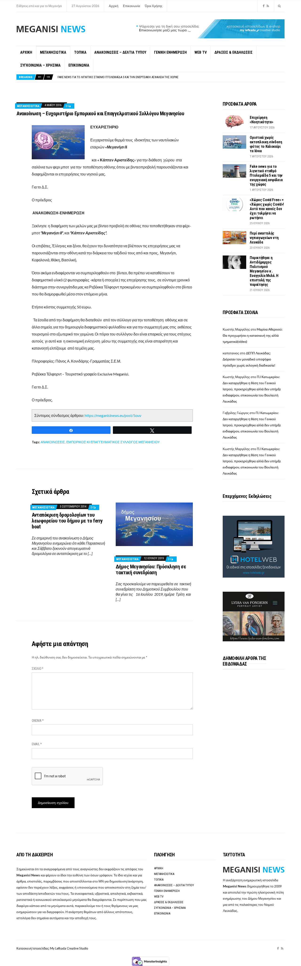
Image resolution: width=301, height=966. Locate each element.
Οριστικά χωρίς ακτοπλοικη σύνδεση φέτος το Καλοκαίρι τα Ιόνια (266, 144)
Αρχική (113, 6)
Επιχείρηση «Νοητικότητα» (261, 119)
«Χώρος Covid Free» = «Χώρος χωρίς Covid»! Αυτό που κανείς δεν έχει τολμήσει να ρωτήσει (267, 209)
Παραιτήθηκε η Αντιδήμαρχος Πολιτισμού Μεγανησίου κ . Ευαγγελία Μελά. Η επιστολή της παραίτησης (264, 271)
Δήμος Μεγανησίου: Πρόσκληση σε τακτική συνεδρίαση (151, 569)
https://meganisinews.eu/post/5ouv (113, 415)
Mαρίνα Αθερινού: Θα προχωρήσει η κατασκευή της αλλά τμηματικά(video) (253, 335)
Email (37, 744)
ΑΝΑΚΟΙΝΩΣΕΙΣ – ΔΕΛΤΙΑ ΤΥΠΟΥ (120, 52)
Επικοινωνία (131, 6)
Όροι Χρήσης (153, 6)
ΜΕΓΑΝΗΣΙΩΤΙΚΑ (53, 52)
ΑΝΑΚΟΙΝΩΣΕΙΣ (53, 442)
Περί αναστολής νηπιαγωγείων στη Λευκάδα (264, 237)
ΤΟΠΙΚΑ (80, 52)
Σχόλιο (38, 669)
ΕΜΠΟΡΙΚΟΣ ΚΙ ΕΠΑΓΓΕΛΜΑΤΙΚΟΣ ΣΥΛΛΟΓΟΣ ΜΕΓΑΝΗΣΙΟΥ (113, 442)
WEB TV (200, 52)
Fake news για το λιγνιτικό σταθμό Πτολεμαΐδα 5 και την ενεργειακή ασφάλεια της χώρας (118, 75)
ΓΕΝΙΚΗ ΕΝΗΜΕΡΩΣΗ (170, 52)
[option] (171, 76)
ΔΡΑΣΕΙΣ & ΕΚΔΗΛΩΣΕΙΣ (233, 52)
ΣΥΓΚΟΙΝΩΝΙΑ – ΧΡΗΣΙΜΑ (40, 65)
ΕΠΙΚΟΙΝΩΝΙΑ (78, 65)
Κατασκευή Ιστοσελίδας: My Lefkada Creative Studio (52, 948)
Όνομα (38, 721)
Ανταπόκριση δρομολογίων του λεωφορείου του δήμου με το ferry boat (67, 521)
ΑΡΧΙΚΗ (26, 52)
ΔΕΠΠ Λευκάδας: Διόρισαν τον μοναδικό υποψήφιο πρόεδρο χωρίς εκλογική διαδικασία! (249, 359)
